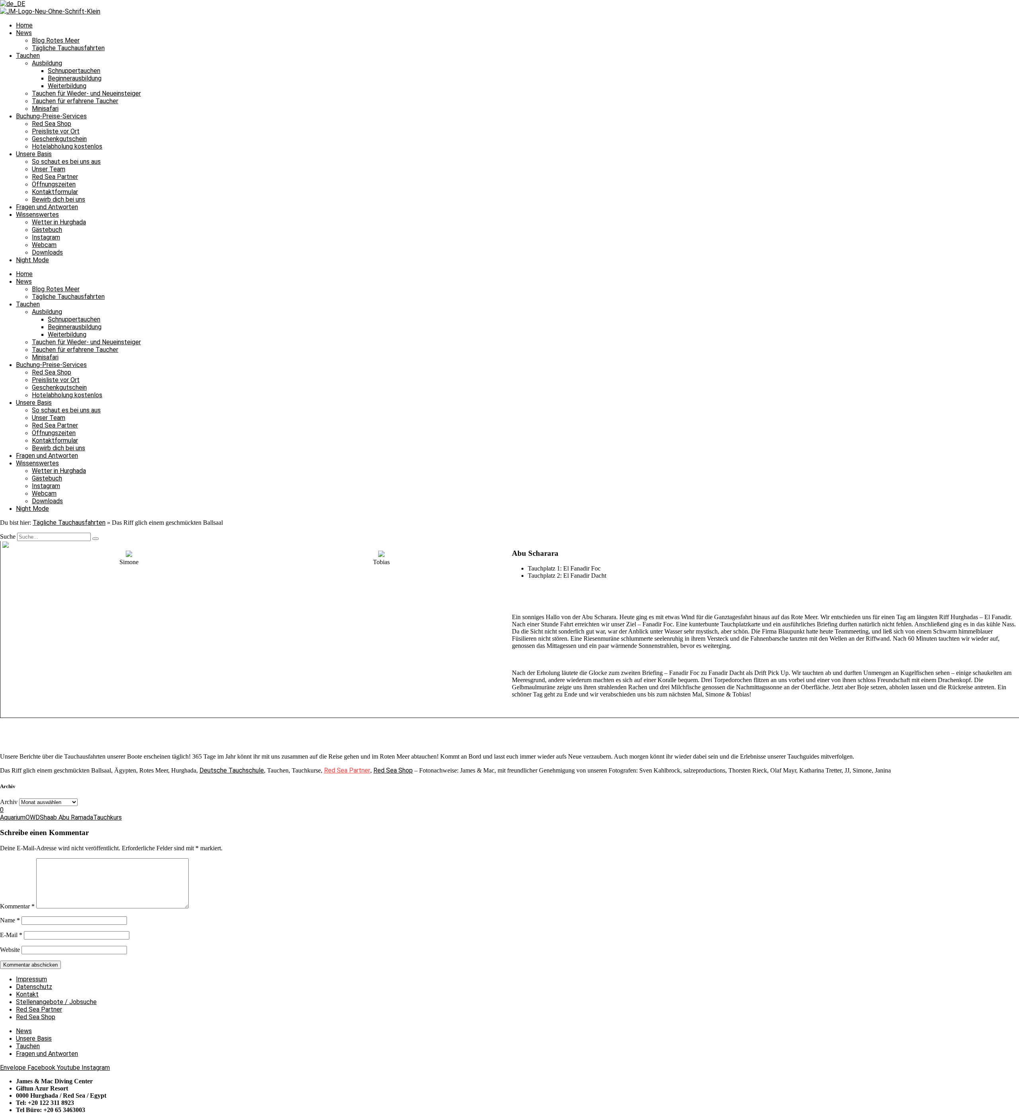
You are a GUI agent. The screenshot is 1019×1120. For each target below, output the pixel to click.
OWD (32, 817)
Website (10, 949)
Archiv (9, 801)
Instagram (46, 237)
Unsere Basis (34, 154)
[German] (12, 4)
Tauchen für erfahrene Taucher (75, 101)
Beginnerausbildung (75, 78)
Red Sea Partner (55, 176)
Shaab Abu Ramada (66, 817)
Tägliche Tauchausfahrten (68, 48)
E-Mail (11, 935)
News (24, 33)
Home (24, 25)
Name (10, 920)
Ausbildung (47, 63)
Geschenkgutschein (59, 139)
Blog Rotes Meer (56, 40)
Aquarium (12, 817)
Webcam (44, 245)
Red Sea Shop (51, 123)
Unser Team (48, 169)
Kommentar (17, 906)
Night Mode (32, 260)
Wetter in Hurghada (59, 222)
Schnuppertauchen (74, 71)
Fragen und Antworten (47, 207)
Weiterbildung (67, 86)
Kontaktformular (55, 192)
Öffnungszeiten (54, 184)
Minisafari (45, 108)
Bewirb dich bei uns (58, 199)
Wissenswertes (37, 214)
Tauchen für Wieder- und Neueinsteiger (86, 93)
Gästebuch (47, 229)
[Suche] (95, 538)
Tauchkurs (107, 817)
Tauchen (28, 55)
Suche (8, 536)
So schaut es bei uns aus (66, 161)
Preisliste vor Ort (56, 131)
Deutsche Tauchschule (231, 770)
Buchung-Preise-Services (51, 116)
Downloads (47, 252)
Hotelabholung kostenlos (67, 146)
